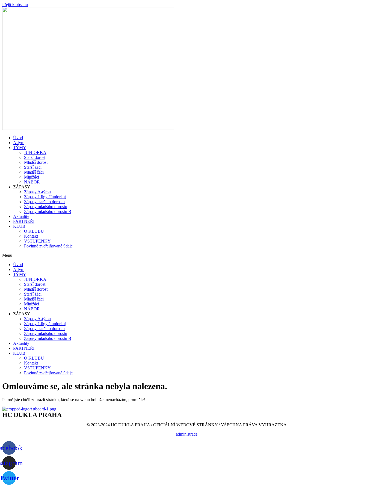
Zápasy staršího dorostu (44, 201)
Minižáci (31, 177)
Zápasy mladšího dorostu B (47, 211)
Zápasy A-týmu (37, 191)
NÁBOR (32, 182)
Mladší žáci (34, 172)
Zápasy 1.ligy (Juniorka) (45, 196)
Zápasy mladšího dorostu (45, 206)
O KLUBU (34, 231)
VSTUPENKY (37, 241)
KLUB (19, 226)
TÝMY (19, 147)
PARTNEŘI (23, 221)
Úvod (18, 137)
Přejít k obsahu (15, 4)
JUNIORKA (35, 152)
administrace (186, 434)
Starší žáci (33, 167)
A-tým (18, 142)
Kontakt (31, 236)
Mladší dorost (36, 162)
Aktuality (21, 216)
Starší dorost (34, 157)
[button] (186, 255)
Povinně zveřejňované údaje (48, 246)
